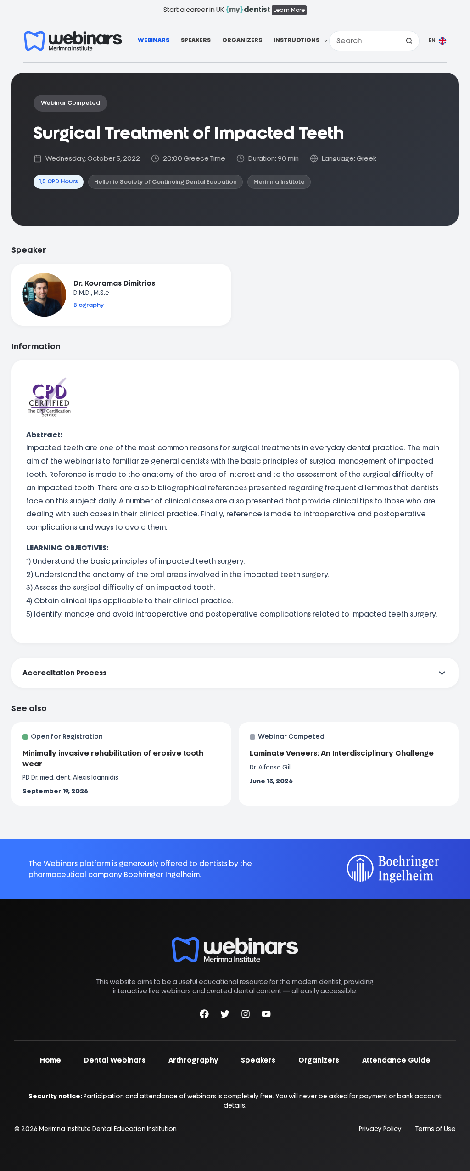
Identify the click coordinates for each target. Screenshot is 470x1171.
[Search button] (409, 41)
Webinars (153, 40)
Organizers (242, 40)
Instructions (296, 40)
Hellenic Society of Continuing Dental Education (165, 181)
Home (50, 1060)
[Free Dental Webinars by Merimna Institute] (235, 941)
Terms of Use (435, 1129)
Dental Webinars (114, 1060)
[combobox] (365, 41)
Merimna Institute (279, 181)
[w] (73, 40)
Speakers (196, 40)
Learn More (289, 10)
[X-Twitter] (224, 1015)
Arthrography (193, 1060)
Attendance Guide (396, 1060)
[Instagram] (245, 1015)
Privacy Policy (380, 1129)
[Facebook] (204, 1015)
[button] (438, 40)
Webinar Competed (70, 102)
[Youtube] (266, 1015)
